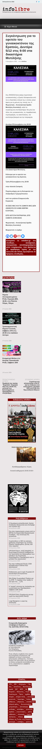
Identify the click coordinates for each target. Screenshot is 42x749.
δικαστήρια (20, 699)
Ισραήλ (11, 689)
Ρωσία (28, 691)
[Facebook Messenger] (23, 234)
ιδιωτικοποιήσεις (26, 704)
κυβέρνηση (12, 714)
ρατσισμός (12, 721)
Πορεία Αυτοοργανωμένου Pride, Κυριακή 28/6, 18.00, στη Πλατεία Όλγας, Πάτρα (10, 299)
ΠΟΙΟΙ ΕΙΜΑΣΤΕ (17, 447)
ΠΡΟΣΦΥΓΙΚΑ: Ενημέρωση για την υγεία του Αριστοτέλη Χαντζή (21, 595)
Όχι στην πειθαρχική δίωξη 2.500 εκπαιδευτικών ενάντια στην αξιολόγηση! (20, 565)
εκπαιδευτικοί (30, 701)
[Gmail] (19, 234)
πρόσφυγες (12, 716)
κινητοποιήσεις (21, 711)
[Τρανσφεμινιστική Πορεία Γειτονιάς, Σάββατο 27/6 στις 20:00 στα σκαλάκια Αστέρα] (11, 325)
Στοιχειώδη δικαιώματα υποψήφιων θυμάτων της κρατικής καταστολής (19, 625)
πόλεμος (20, 716)
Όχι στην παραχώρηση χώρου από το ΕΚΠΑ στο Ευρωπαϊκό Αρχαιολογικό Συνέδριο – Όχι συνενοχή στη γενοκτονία (22, 534)
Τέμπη (21, 694)
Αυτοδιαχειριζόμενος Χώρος (22, 467)
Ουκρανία (12, 691)
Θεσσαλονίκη (27, 686)
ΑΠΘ (15, 684)
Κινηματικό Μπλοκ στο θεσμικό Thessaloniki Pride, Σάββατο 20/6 (11, 360)
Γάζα (29, 684)
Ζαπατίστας (17, 686)
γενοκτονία (12, 699)
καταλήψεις (20, 709)
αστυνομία (30, 696)
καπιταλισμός (24, 706)
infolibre (23, 61)
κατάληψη (12, 709)
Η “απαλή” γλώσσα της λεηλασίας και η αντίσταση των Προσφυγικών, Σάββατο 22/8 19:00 (21, 588)
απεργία (11, 696)
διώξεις (28, 699)
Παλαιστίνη (20, 691)
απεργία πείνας (20, 696)
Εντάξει (21, 745)
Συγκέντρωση (13, 694)
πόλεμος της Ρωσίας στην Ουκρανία (20, 719)
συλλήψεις (20, 721)
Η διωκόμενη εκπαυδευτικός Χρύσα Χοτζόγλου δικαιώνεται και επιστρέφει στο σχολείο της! (22, 524)
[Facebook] (36, 2)
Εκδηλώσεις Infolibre (22, 400)
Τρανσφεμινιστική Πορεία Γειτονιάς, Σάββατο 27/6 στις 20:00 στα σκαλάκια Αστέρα (10, 331)
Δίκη (10, 686)
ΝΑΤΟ (21, 689)
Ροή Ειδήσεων (22, 518)
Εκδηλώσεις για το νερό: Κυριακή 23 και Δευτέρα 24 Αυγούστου (21, 572)
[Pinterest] (15, 234)
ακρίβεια (27, 694)
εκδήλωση (12, 701)
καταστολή (29, 709)
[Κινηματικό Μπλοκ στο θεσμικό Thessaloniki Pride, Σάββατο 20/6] (11, 356)
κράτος (30, 711)
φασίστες (29, 721)
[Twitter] (39, 2)
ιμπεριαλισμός (13, 706)
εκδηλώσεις (20, 701)
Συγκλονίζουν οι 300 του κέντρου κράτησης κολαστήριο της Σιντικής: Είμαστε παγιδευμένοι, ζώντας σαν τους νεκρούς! (21, 543)
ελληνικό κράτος (14, 704)
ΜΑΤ (16, 689)
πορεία (29, 714)
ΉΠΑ (10, 684)
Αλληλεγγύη (22, 684)
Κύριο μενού (12, 27)
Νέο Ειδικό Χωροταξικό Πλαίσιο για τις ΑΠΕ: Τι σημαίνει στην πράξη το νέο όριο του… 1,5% (21, 580)
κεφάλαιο (11, 711)
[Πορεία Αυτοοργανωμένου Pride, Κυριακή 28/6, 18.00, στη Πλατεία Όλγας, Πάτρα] (11, 293)
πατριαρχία (21, 714)
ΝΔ (26, 689)
